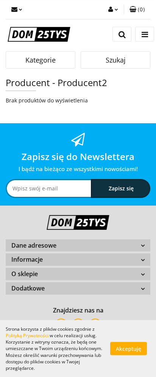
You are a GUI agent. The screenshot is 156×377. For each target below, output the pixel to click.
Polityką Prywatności (27, 335)
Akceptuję (128, 348)
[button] (137, 9)
